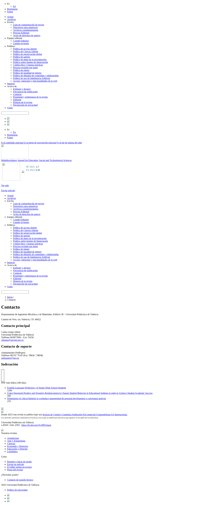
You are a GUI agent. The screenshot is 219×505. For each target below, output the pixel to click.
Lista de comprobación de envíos (28, 24)
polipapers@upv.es (10, 358)
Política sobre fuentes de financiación (30, 62)
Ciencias (11, 443)
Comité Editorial (21, 41)
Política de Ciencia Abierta (25, 51)
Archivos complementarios (25, 30)
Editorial (17, 99)
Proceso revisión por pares (25, 67)
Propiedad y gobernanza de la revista (30, 97)
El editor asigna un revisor (19, 467)
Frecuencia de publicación (25, 91)
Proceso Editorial (21, 33)
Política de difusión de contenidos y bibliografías (36, 75)
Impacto (11, 83)
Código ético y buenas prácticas (28, 65)
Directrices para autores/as (25, 27)
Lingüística (12, 451)
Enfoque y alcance (22, 89)
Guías (10, 107)
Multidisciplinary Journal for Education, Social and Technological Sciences (36, 160)
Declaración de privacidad (25, 105)
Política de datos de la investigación (29, 59)
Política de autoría (21, 57)
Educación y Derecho (17, 449)
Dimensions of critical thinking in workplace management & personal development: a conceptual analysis (56, 398)
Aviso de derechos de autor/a (26, 35)
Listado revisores (21, 43)
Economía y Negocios (17, 446)
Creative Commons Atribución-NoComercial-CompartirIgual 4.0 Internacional (90, 414)
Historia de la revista (22, 102)
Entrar (10, 11)
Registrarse (12, 9)
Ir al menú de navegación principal (40, 142)
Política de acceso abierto (25, 49)
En (14, 6)
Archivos (11, 19)
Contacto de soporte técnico (20, 480)
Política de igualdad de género (27, 73)
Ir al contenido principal (12, 142)
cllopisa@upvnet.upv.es (12, 340)
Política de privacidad (17, 490)
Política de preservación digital (27, 54)
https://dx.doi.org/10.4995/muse (36, 425)
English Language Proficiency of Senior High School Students (36, 388)
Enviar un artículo (15, 464)
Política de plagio (21, 70)
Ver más (5, 185)
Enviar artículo (8, 190)
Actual (10, 16)
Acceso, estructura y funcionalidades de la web (35, 81)
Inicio (10, 297)
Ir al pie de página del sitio (69, 142)
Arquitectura (13, 438)
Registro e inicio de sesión (19, 461)
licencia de (48, 414)
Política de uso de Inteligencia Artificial (31, 78)
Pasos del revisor (15, 469)
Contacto (17, 94)
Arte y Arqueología (16, 441)
